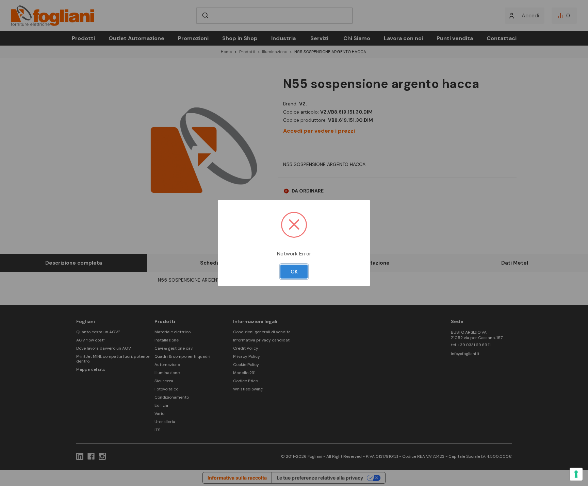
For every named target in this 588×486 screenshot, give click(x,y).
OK (294, 271)
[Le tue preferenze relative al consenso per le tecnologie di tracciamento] (576, 474)
